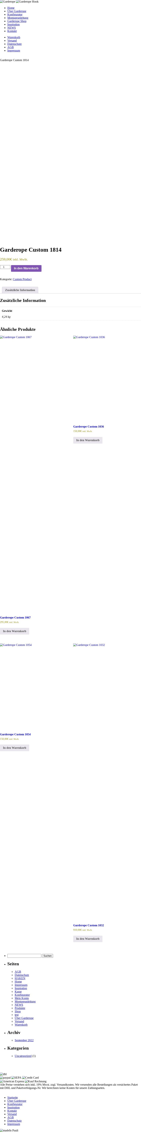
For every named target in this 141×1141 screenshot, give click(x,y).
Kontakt (12, 31)
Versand (12, 40)
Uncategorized (23, 1055)
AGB (10, 47)
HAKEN (20, 978)
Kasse (18, 991)
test (17, 1014)
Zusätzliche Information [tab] (20, 290)
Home (11, 7)
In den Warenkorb (26, 268)
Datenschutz (14, 43)
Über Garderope (16, 11)
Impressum (13, 50)
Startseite (12, 1097)
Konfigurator (14, 14)
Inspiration (13, 24)
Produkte (20, 1008)
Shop (18, 1011)
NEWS (11, 27)
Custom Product (22, 279)
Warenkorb (13, 37)
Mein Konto (22, 998)
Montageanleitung (17, 17)
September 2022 (24, 1040)
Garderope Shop (16, 21)
